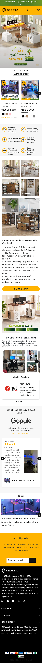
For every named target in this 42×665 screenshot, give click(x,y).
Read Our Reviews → (21, 433)
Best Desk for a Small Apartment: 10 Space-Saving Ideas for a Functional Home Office (20, 522)
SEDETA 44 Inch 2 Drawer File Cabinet (19, 242)
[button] (3, 458)
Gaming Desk (20, 74)
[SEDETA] (10, 10)
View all (5, 347)
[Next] (39, 93)
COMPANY (7, 608)
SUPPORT (6, 615)
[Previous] (5, 361)
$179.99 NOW (21, 288)
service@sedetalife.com (25, 633)
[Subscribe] (32, 560)
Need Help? (8, 622)
